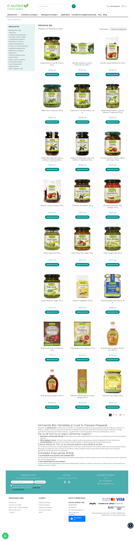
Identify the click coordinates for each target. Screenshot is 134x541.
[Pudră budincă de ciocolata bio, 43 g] (52, 333)
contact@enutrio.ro (107, 483)
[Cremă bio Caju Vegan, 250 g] (112, 381)
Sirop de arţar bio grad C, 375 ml (52, 396)
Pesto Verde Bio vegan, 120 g (52, 301)
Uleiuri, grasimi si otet (16, 68)
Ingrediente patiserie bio (17, 48)
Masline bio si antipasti (16, 50)
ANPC (41, 512)
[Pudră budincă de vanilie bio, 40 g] (82, 333)
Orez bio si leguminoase (17, 55)
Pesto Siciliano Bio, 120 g (113, 253)
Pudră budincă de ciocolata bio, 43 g (52, 349)
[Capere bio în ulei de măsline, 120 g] (82, 96)
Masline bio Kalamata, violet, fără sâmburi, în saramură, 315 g (82, 159)
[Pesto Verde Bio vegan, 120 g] (52, 286)
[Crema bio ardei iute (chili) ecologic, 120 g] (112, 191)
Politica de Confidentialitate (18, 507)
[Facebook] (65, 482)
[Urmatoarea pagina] (123, 415)
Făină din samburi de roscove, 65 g (112, 301)
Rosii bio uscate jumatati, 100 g (52, 205)
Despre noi (12, 502)
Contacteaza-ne (78, 518)
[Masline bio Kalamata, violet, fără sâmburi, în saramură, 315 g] (82, 143)
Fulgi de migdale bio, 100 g (82, 301)
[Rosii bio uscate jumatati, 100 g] (52, 191)
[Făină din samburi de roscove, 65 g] (112, 286)
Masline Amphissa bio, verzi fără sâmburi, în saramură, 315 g (112, 111)
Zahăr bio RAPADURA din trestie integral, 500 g (82, 396)
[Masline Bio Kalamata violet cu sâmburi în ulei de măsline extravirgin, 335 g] (52, 143)
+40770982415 (107, 481)
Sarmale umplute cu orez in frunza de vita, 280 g (82, 64)
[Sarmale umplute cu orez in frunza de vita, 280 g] (82, 48)
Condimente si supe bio (17, 39)
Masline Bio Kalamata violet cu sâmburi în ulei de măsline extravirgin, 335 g (52, 159)
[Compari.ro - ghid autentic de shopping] (16, 531)
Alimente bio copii (15, 30)
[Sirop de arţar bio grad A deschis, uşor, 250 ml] (112, 333)
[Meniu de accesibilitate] (130, 525)
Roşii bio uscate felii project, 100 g (112, 63)
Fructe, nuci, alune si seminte (18, 46)
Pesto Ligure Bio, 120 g (52, 253)
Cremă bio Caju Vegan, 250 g (112, 396)
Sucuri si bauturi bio (15, 64)
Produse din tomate (15, 62)
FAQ (99, 15)
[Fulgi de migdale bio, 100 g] (82, 286)
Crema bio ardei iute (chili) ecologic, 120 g (112, 206)
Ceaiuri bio (12, 32)
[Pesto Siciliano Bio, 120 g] (112, 238)
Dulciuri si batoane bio (16, 44)
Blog (105, 15)
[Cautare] (74, 6)
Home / (9, 19)
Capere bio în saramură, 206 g (52, 110)
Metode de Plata (44, 502)
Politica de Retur (44, 505)
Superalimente (14, 66)
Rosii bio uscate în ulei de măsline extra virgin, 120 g (112, 159)
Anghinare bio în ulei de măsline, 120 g (52, 64)
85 (120, 415)
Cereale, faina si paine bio (17, 35)
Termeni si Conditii (15, 505)
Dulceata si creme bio (16, 41)
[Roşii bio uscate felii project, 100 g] (112, 48)
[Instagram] (69, 482)
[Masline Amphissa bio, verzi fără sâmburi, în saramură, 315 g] (112, 96)
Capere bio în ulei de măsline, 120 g (82, 111)
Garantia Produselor (45, 507)
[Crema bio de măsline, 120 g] (82, 191)
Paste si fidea (13, 57)
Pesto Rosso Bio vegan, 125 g (82, 253)
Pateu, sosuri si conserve (17, 59)
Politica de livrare (15, 510)
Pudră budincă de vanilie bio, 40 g (82, 348)
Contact (11, 512)
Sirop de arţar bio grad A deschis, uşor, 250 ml (112, 349)
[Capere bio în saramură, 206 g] (52, 96)
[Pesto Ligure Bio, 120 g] (52, 238)
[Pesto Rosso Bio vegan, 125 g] (82, 238)
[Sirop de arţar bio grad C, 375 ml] (52, 381)
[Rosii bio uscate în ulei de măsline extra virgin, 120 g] (112, 143)
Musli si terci (13, 53)
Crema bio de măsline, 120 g (82, 205)
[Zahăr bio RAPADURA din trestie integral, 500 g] (82, 381)
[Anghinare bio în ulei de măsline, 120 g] (52, 48)
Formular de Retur (45, 510)
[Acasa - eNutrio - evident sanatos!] (17, 6)
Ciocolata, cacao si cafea (17, 37)
